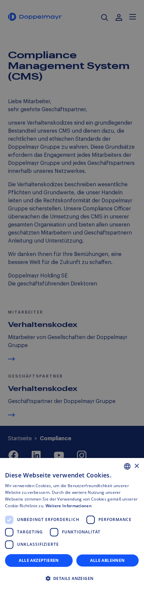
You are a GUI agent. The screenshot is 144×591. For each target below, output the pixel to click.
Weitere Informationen (69, 506)
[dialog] (72, 524)
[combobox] (127, 466)
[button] (72, 578)
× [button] (136, 466)
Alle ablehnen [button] (107, 560)
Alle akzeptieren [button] (39, 560)
